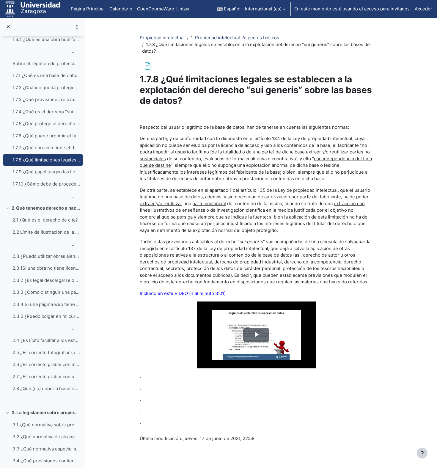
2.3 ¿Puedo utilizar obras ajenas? (46, 256)
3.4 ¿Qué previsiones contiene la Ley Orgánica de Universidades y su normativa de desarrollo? (46, 461)
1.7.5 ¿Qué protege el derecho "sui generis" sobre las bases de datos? (46, 123)
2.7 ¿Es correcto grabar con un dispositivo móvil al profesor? (46, 376)
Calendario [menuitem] (120, 9)
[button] (251, 9)
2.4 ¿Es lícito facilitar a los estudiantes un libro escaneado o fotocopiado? (46, 340)
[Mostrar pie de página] (422, 453)
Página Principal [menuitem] (88, 9)
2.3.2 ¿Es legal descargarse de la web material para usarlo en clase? (46, 280)
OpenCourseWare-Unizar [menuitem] (163, 9)
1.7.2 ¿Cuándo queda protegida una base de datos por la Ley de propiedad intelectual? (46, 87)
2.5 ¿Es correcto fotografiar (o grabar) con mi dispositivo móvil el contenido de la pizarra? (46, 352)
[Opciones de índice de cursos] (77, 26)
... (44, 51)
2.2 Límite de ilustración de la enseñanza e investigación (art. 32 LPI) (46, 232)
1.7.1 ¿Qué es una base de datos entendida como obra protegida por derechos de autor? (46, 75)
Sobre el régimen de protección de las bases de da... (46, 63)
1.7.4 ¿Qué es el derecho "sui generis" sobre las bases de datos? (46, 111)
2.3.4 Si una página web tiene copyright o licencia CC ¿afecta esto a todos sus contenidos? (46, 304)
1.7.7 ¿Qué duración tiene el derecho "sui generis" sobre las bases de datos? (46, 147)
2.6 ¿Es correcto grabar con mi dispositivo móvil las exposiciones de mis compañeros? (46, 364)
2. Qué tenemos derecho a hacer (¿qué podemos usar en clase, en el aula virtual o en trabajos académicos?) (46, 208)
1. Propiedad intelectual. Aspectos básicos (235, 37)
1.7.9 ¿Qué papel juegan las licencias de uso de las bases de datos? (46, 172)
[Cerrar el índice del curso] (8, 26)
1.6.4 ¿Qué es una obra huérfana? (46, 39)
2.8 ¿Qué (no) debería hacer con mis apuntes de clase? (46, 388)
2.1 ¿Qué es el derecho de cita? (45, 220)
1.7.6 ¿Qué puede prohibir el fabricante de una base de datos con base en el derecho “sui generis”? (46, 136)
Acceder (423, 9)
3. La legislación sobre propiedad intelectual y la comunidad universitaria (46, 412)
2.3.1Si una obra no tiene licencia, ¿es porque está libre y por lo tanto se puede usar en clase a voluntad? (46, 268)
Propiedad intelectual (162, 37)
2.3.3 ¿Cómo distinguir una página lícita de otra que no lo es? (46, 292)
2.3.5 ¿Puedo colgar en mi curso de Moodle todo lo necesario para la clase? (46, 316)
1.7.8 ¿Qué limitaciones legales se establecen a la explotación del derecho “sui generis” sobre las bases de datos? (46, 160)
